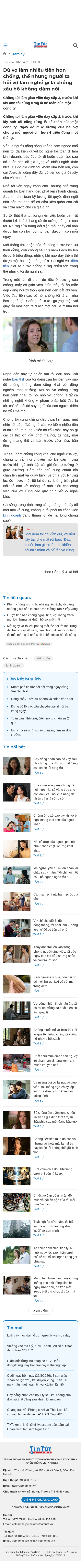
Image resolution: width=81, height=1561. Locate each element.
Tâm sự (18, 54)
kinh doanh (13, 515)
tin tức (30, 687)
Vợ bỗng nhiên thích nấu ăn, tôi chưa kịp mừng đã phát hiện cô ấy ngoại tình (55, 1008)
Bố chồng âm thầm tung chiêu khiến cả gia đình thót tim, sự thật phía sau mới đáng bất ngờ (55, 1117)
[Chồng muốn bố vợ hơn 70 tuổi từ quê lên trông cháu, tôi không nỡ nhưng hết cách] (16, 1037)
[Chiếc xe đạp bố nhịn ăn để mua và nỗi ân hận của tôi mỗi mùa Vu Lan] (16, 1202)
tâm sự (60, 730)
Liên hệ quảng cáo (40, 1500)
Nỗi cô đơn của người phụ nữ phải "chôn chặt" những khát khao (54, 846)
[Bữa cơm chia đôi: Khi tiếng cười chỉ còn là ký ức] (16, 1176)
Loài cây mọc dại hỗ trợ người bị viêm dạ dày (38, 1335)
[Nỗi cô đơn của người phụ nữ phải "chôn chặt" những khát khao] (16, 849)
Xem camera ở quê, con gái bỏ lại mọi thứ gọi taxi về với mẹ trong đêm (54, 982)
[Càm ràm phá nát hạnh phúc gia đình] (16, 901)
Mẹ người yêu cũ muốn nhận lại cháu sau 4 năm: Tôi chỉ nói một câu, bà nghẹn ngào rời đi (55, 872)
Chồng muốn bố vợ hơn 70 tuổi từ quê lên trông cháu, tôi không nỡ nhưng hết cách (55, 1034)
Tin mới (14, 1327)
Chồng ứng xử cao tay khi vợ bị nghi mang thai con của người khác (55, 820)
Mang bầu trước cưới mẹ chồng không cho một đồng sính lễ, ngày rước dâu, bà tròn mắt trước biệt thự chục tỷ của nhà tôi (55, 1287)
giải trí (55, 706)
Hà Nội (7, 1514)
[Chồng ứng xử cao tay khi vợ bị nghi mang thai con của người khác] (16, 822)
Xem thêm (40, 1310)
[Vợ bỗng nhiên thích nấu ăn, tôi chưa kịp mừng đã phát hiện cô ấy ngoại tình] (16, 1010)
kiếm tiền (43, 658)
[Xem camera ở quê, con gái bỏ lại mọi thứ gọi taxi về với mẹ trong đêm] (16, 984)
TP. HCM (8, 1531)
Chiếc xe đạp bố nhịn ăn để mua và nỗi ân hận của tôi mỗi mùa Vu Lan (54, 1200)
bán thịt (18, 379)
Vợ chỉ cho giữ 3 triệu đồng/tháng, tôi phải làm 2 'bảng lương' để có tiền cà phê (55, 925)
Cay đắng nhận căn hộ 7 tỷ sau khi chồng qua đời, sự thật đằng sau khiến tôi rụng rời (55, 763)
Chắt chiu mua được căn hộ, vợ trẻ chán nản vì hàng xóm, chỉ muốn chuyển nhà (55, 1060)
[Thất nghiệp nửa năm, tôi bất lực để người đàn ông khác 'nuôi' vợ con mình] (16, 1229)
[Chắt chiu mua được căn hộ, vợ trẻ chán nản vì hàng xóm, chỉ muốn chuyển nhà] (16, 1063)
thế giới (31, 718)
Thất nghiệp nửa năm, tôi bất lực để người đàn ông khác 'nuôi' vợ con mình (53, 1226)
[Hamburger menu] (5, 45)
